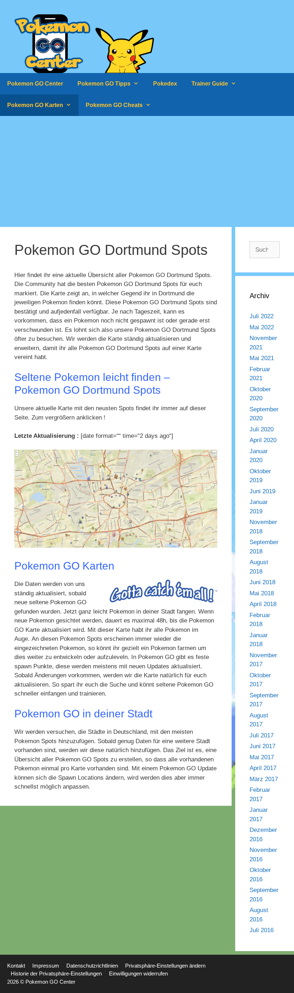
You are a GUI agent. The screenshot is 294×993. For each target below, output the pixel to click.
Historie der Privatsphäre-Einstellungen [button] (56, 973)
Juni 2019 (262, 491)
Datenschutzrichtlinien (92, 966)
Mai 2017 (262, 757)
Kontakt (16, 966)
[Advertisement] (147, 170)
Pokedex (165, 84)
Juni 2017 (262, 746)
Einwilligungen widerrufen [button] (138, 973)
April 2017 (263, 768)
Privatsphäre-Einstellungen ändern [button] (165, 966)
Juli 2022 (262, 316)
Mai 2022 (262, 327)
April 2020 (263, 440)
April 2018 (263, 604)
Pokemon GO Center (35, 84)
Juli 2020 (262, 429)
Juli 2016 (262, 930)
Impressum (45, 966)
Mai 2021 (262, 358)
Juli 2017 (262, 735)
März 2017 (264, 779)
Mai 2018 (262, 593)
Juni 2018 (262, 582)
